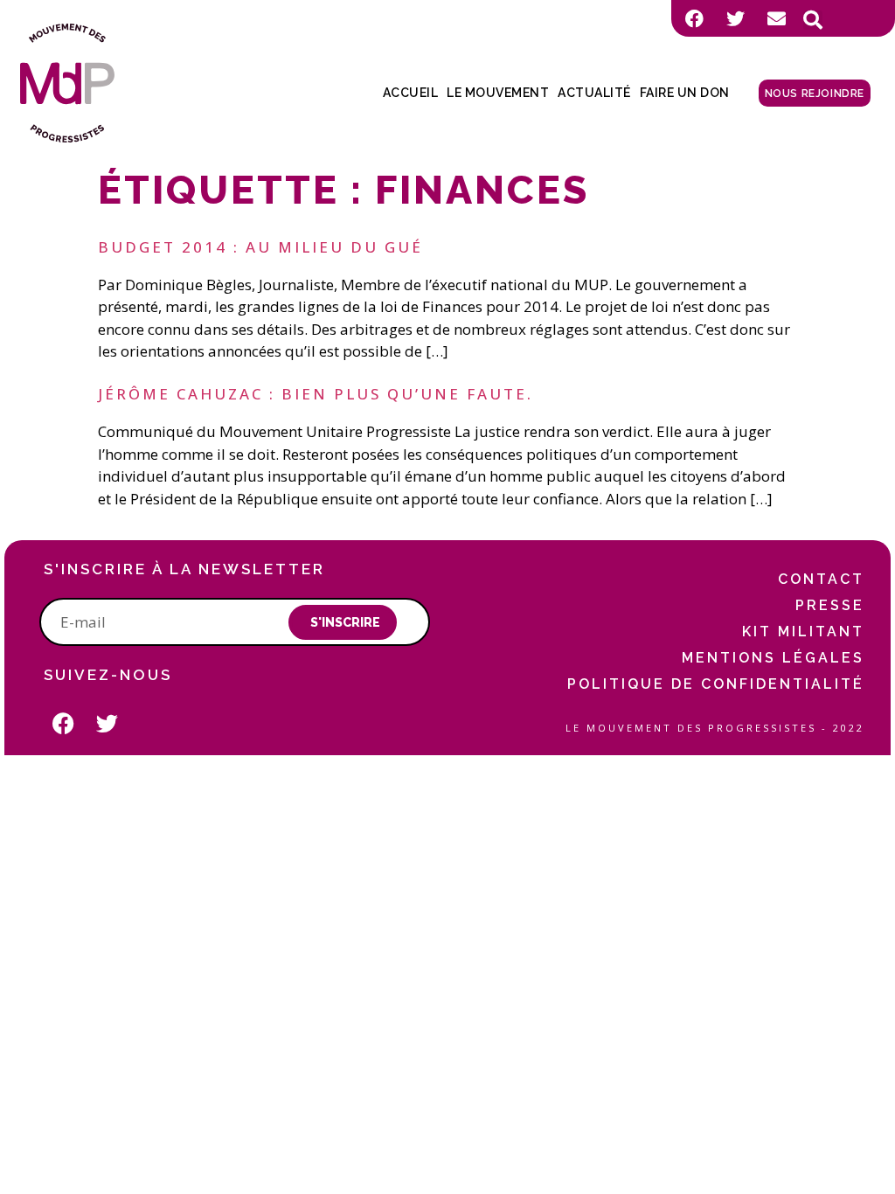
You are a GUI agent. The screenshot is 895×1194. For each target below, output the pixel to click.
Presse (829, 605)
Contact (821, 579)
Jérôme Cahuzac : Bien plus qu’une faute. (315, 394)
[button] (812, 20)
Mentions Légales (773, 657)
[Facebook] (694, 18)
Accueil (411, 93)
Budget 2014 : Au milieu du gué (260, 247)
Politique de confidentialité (715, 684)
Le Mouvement (498, 93)
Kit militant (803, 631)
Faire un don (685, 93)
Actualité (594, 93)
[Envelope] (776, 18)
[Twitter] (735, 18)
